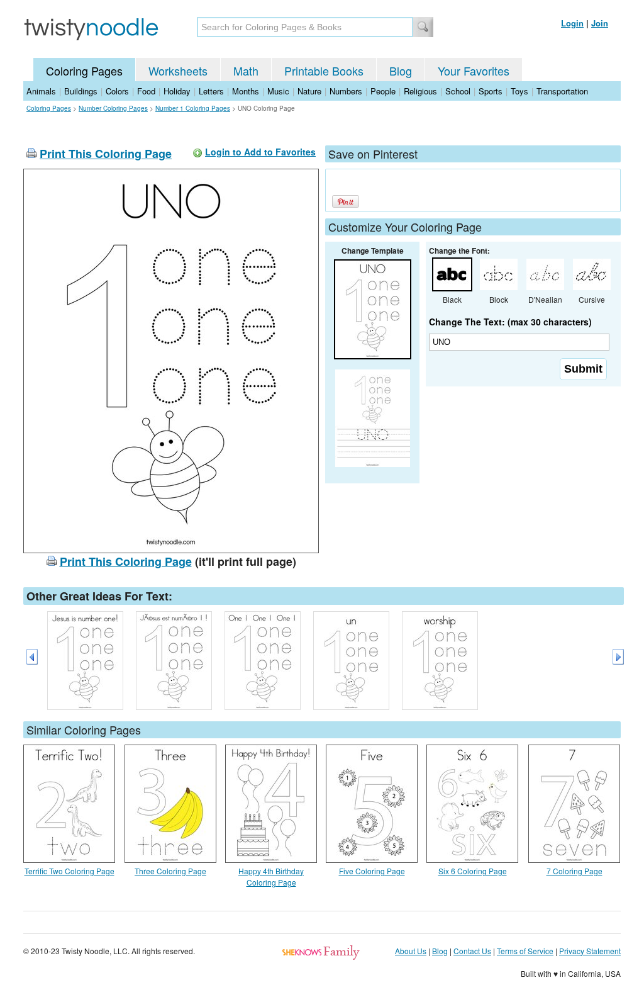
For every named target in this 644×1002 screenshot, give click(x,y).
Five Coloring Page (372, 870)
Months (245, 91)
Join (599, 23)
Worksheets (178, 70)
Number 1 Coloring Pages (192, 108)
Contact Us (472, 950)
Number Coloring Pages (113, 108)
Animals (41, 91)
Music (278, 91)
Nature (309, 91)
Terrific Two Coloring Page (69, 870)
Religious (420, 91)
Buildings (80, 91)
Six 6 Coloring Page (472, 870)
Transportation (562, 91)
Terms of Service (525, 950)
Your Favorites (473, 70)
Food (146, 91)
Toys (519, 91)
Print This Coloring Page (106, 153)
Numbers (346, 91)
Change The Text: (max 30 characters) (510, 321)
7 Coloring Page (574, 870)
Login (572, 23)
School (457, 91)
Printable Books (324, 70)
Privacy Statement (590, 950)
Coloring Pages (84, 70)
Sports (490, 91)
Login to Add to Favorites (260, 151)
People (383, 91)
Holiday (177, 91)
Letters (211, 91)
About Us (410, 950)
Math (245, 70)
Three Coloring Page (170, 870)
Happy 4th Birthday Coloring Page (271, 876)
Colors (117, 91)
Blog (400, 70)
